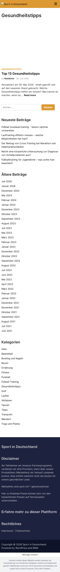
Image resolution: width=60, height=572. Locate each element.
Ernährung (7, 367)
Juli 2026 (6, 181)
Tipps (4, 409)
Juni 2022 (7, 274)
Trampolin (6, 414)
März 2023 (7, 237)
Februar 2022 (8, 293)
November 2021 (10, 307)
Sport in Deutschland (34, 544)
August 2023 (8, 223)
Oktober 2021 (9, 312)
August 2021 (8, 321)
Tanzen (5, 405)
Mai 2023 (6, 232)
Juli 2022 (6, 270)
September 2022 (10, 260)
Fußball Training (10, 381)
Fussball (5, 377)
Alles (4, 349)
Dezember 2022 (10, 251)
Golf (3, 391)
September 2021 (10, 316)
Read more (30, 95)
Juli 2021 (6, 326)
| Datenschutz (22, 530)
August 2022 (8, 265)
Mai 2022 (6, 279)
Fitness (5, 372)
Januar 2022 (8, 298)
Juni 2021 (6, 330)
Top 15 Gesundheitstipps (20, 73)
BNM (35, 547)
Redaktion (9, 78)
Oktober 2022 (9, 256)
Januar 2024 (8, 204)
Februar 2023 (8, 242)
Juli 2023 (6, 228)
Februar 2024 (8, 200)
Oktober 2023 (9, 214)
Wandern (6, 419)
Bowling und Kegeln (12, 358)
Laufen (5, 395)
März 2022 (7, 288)
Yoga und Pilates (10, 423)
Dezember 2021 (10, 302)
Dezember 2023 (10, 209)
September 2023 (10, 218)
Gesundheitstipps (11, 69)
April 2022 (7, 284)
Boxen (4, 363)
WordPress (21, 547)
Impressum (8, 530)
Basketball (7, 353)
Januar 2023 (8, 246)
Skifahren (6, 400)
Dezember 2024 (10, 190)
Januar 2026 (8, 186)
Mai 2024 (6, 195)
